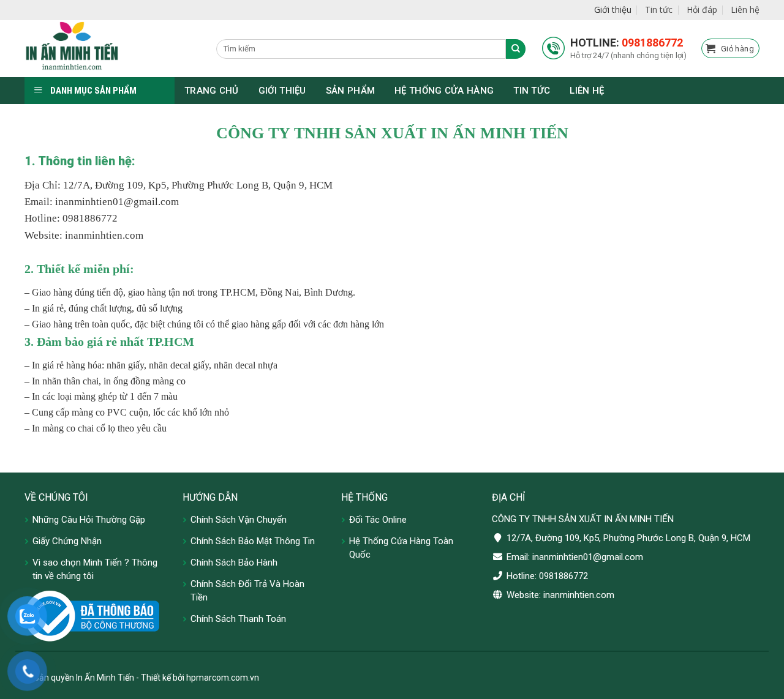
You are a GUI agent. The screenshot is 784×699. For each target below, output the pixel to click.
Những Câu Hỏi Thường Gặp (88, 519)
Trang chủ (211, 90)
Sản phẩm (350, 90)
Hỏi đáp (702, 9)
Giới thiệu (612, 9)
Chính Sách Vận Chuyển (238, 519)
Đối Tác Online (378, 519)
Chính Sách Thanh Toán (238, 618)
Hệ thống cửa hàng (444, 90)
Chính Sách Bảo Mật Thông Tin (252, 541)
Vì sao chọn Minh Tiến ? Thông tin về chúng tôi (94, 569)
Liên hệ (745, 9)
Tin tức (659, 9)
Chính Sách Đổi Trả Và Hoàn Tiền (247, 590)
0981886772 (652, 42)
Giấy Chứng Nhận (67, 541)
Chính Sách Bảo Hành (233, 562)
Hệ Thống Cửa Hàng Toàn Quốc (401, 548)
